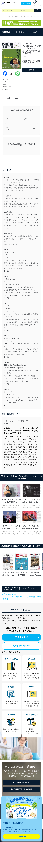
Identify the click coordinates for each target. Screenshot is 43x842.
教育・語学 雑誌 (13, 16)
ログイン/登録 (26, 3)
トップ (4, 16)
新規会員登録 (21, 637)
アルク (9, 84)
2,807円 (26, 119)
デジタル (7, 128)
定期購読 (6, 32)
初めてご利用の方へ (21, 646)
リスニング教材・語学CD (28, 16)
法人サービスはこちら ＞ (12, 652)
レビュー (37, 32)
